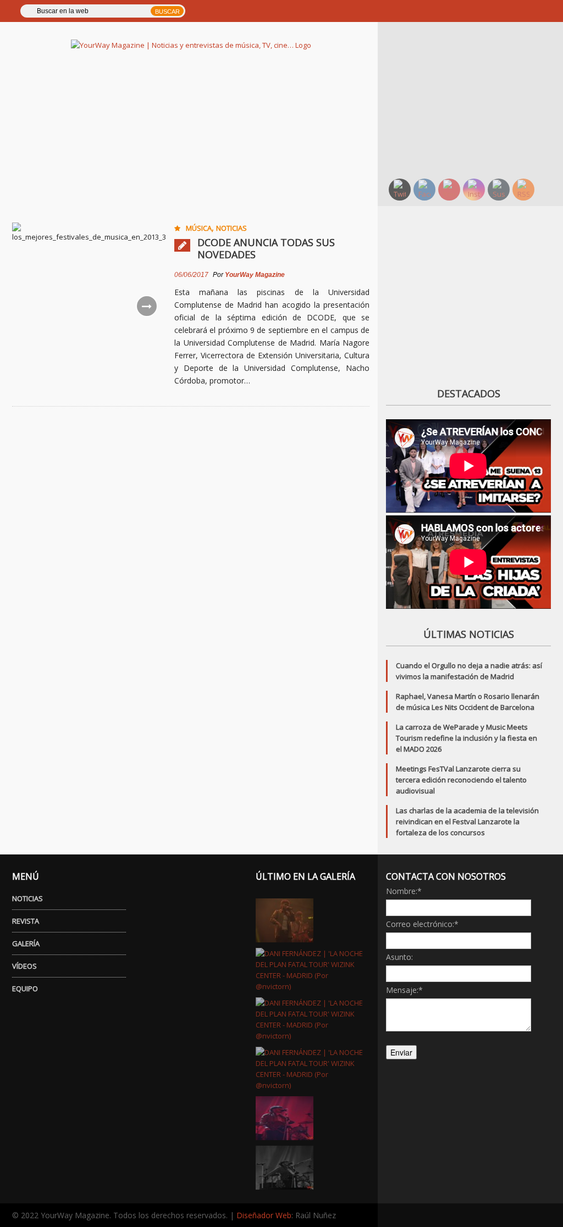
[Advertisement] (474, 99)
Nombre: (404, 891)
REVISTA (25, 921)
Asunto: (399, 957)
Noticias (231, 228)
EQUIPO (25, 988)
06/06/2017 (191, 275)
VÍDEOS (24, 966)
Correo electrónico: (422, 924)
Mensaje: (404, 990)
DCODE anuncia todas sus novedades (266, 248)
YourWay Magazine (255, 275)
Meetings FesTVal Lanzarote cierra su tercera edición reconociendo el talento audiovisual (461, 780)
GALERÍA (26, 943)
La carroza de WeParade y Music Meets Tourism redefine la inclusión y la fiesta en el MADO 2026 (466, 738)
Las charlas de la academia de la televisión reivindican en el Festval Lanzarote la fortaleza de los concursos (467, 821)
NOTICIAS (27, 898)
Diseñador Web (263, 1215)
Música (199, 228)
